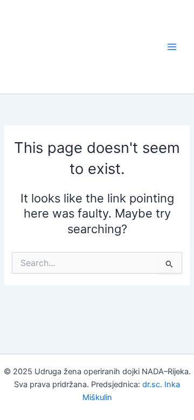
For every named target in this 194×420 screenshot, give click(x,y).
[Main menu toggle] (172, 47)
